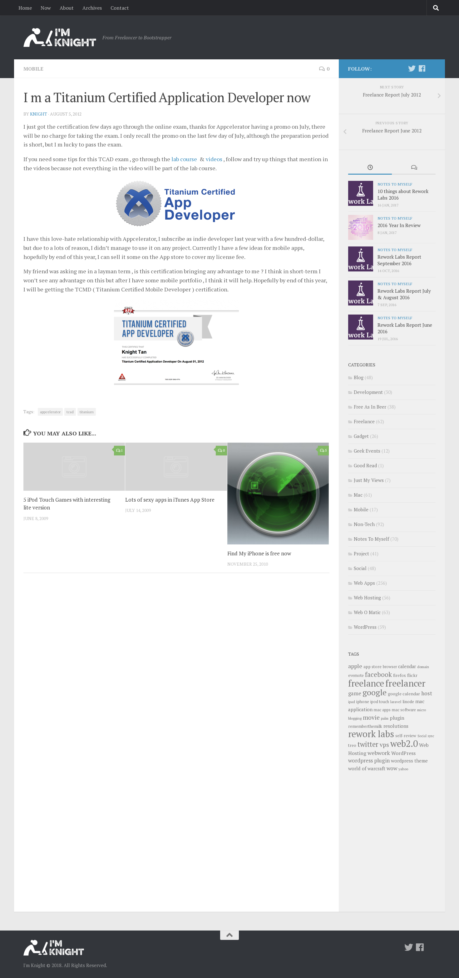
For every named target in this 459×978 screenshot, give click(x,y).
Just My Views (369, 480)
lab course (184, 159)
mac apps (382, 709)
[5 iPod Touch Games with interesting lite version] (74, 466)
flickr (412, 675)
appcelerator (50, 412)
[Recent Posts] (370, 168)
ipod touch (379, 701)
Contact (120, 7)
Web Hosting (367, 597)
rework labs (371, 734)
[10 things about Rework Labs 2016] (360, 193)
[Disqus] (176, 664)
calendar (407, 666)
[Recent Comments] (414, 168)
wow (392, 768)
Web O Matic (367, 612)
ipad (351, 701)
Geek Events (367, 451)
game (354, 693)
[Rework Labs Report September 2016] (360, 258)
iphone (362, 701)
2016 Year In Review (399, 225)
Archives (92, 7)
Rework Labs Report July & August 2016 (404, 294)
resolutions (395, 726)
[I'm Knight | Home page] (59, 37)
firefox (399, 675)
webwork (379, 753)
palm (384, 718)
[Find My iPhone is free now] (278, 493)
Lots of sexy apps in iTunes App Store (170, 499)
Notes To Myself (395, 183)
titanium (87, 412)
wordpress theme (409, 761)
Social (360, 568)
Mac (358, 495)
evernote (356, 675)
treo (352, 745)
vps (384, 745)
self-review (405, 735)
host (426, 693)
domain (423, 666)
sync (431, 736)
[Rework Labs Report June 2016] (360, 327)
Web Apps (364, 583)
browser (390, 666)
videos (214, 159)
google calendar (404, 694)
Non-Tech (364, 524)
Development (368, 392)
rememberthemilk (365, 726)
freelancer (405, 683)
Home (25, 7)
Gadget (361, 436)
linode (408, 701)
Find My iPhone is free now (259, 553)
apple (355, 666)
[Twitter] (412, 68)
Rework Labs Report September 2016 (399, 260)
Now (46, 7)
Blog (358, 377)
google (375, 692)
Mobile (33, 68)
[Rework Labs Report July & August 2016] (360, 292)
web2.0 (404, 743)
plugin (397, 717)
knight (38, 114)
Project (361, 553)
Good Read (365, 465)
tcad (70, 412)
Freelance (364, 421)
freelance (366, 683)
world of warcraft (366, 768)
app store (372, 666)
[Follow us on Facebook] (422, 68)
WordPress (365, 627)
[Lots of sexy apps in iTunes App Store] (176, 466)
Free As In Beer (370, 407)
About (67, 7)
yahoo (403, 769)
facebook (378, 674)
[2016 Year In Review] (360, 227)
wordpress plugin (369, 760)
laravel (395, 701)
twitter (368, 744)
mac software (404, 709)
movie (371, 717)
